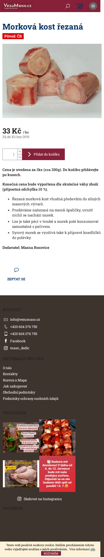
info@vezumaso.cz (25, 319)
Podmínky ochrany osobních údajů (31, 398)
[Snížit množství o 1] (19, 157)
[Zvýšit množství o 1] (19, 151)
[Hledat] (68, 6)
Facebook (18, 341)
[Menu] (93, 6)
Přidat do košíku (47, 154)
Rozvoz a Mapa (15, 380)
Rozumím (51, 553)
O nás (7, 367)
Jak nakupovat (15, 386)
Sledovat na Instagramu (43, 499)
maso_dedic (19, 348)
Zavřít (29, 269)
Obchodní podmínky (19, 392)
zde (92, 549)
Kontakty (10, 373)
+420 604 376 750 (23, 326)
